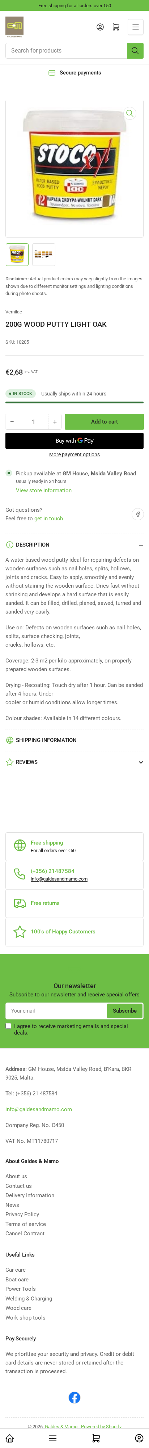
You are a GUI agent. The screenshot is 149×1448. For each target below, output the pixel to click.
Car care (15, 1270)
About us (16, 1176)
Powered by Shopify (101, 1426)
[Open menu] (136, 27)
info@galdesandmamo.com (59, 879)
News (12, 1205)
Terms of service (25, 1224)
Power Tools (20, 1289)
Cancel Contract (24, 1233)
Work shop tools (25, 1317)
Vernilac (13, 312)
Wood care (18, 1308)
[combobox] (74, 51)
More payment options (74, 454)
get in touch (48, 518)
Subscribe (125, 1011)
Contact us (18, 1186)
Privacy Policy (22, 1214)
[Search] (135, 50)
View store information (44, 490)
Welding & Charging (28, 1298)
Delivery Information (29, 1195)
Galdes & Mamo (61, 1426)
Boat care (17, 1279)
